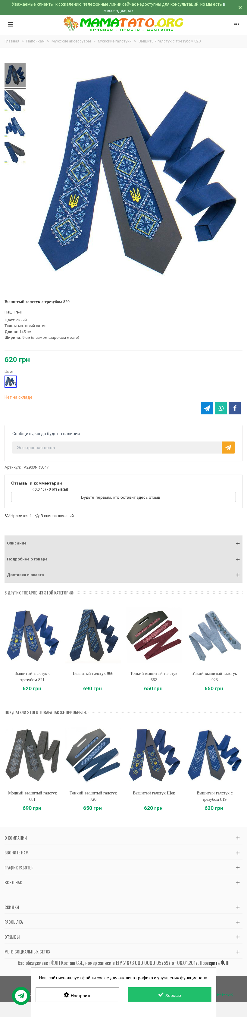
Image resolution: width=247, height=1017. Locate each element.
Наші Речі (13, 312)
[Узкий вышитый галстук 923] (215, 635)
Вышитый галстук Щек (154, 793)
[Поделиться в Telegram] (207, 408)
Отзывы (12, 937)
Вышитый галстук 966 (93, 673)
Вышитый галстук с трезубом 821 (32, 676)
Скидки (12, 907)
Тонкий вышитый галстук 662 (153, 676)
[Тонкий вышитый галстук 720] (93, 755)
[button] (123, 543)
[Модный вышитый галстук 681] (33, 755)
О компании (16, 838)
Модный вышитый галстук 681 (32, 796)
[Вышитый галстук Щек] (154, 755)
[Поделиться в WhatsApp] (221, 408)
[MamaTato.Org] (124, 24)
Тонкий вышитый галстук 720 (93, 796)
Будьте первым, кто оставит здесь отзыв (121, 497)
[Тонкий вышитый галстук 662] (154, 635)
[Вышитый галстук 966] (93, 635)
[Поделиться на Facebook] (235, 408)
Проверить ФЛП (215, 962)
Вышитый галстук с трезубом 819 (215, 796)
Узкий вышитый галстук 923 (214, 676)
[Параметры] (236, 24)
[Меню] (10, 24)
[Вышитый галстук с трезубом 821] (33, 635)
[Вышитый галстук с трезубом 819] (215, 755)
